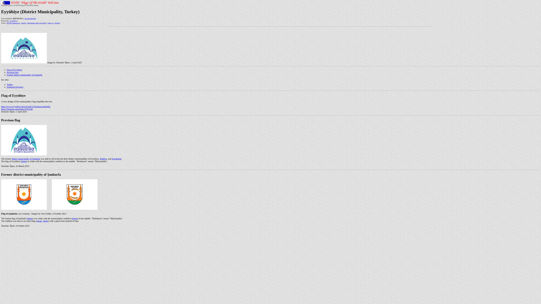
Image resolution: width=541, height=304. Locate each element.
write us (50, 23)
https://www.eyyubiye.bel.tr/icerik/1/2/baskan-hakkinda (25, 106)
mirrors (57, 23)
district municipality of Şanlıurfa (26, 159)
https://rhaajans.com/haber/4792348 (17, 109)
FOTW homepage (13, 23)
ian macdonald (30, 18)
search (23, 23)
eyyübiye (13, 21)
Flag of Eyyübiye (14, 70)
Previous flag (12, 72)
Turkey (10, 84)
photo (23, 161)
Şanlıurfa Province (15, 87)
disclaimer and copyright (36, 23)
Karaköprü (116, 159)
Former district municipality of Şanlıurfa (24, 75)
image (74, 218)
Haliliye (103, 159)
